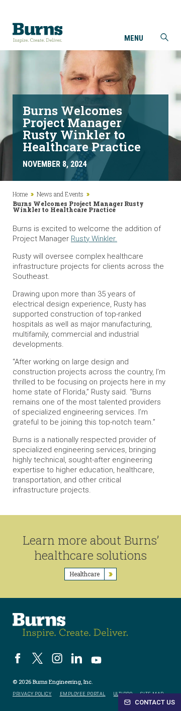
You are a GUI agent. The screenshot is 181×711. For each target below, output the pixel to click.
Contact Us (154, 702)
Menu (133, 39)
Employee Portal (83, 694)
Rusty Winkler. (94, 238)
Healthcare (84, 574)
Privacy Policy (32, 694)
